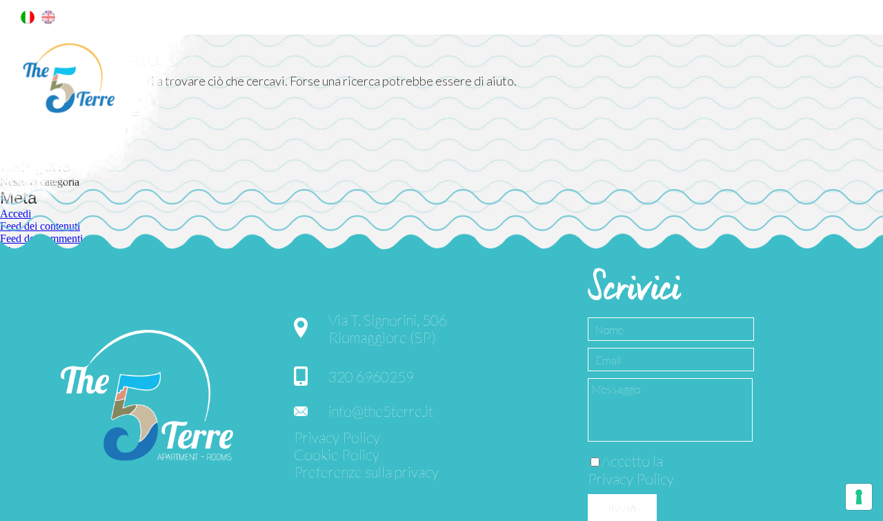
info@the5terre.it (380, 411)
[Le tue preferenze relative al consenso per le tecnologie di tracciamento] (859, 497)
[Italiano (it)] (27, 20)
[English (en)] (48, 20)
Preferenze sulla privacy (366, 471)
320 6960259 (371, 376)
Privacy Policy (337, 437)
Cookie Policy (336, 454)
